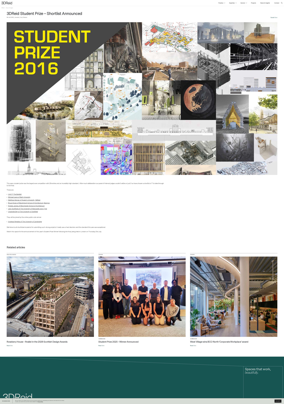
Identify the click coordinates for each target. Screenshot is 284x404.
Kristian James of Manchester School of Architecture (26, 206)
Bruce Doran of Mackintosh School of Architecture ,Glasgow (29, 203)
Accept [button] (278, 401)
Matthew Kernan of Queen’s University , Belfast (24, 200)
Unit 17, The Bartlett (15, 194)
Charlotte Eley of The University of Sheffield (23, 212)
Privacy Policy (40, 401)
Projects (253, 3)
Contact (276, 3)
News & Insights (265, 3)
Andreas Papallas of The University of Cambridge (25, 222)
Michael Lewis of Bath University (19, 197)
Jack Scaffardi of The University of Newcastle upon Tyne (27, 209)
